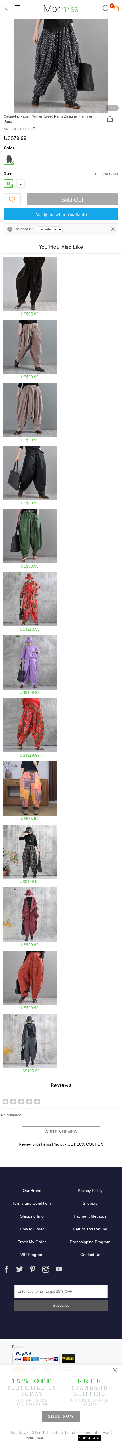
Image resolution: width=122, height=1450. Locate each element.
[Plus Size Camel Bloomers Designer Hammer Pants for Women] (30, 412)
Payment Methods (90, 1216)
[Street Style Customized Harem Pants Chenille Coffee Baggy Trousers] (30, 286)
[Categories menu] (17, 8)
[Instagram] (45, 1269)
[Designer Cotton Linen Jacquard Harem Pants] (30, 980)
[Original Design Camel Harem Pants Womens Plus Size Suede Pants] (30, 349)
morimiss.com (61, 8)
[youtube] (58, 1269)
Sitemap (90, 1203)
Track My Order (32, 1242)
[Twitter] (19, 1269)
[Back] (6, 8)
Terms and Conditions (32, 1203)
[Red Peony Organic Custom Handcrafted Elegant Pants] (30, 602)
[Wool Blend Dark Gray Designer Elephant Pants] (30, 1043)
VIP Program (31, 1254)
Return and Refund (90, 1229)
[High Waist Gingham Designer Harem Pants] (30, 854)
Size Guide (109, 174)
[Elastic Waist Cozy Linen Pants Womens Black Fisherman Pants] (30, 476)
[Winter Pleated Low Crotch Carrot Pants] (30, 917)
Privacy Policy (90, 1190)
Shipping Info (32, 1216)
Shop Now (61, 1416)
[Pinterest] (32, 1269)
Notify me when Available (61, 214)
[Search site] (105, 8)
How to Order (32, 1229)
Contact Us (90, 1254)
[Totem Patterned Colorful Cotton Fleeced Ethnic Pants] (30, 791)
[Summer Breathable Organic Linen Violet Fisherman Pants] (30, 665)
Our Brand (32, 1190)
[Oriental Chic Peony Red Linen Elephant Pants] (30, 728)
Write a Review (61, 1131)
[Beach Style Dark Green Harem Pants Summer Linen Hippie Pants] (30, 539)
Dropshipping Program (90, 1242)
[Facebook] (6, 1269)
